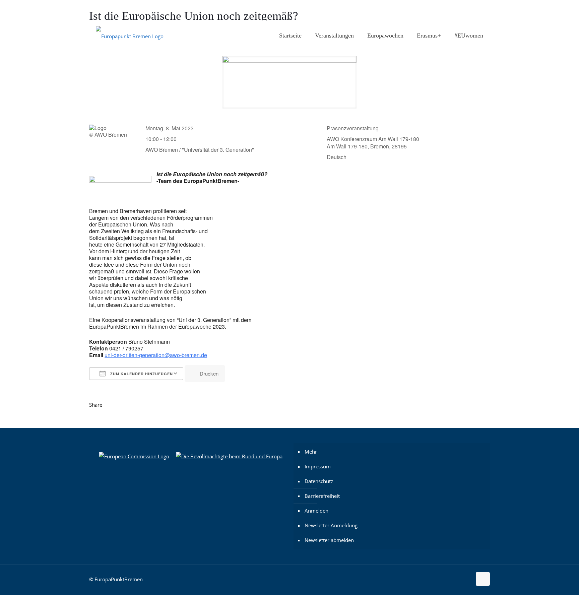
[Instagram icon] (454, 10)
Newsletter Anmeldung (331, 525)
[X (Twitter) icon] (470, 10)
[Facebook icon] (462, 10)
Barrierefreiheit (322, 495)
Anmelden (316, 510)
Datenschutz (319, 481)
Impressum (318, 466)
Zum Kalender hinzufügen (141, 373)
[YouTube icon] (479, 10)
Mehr (311, 451)
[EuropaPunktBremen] (130, 35)
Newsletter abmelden (329, 540)
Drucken (209, 373)
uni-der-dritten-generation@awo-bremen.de (156, 355)
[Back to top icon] (483, 579)
